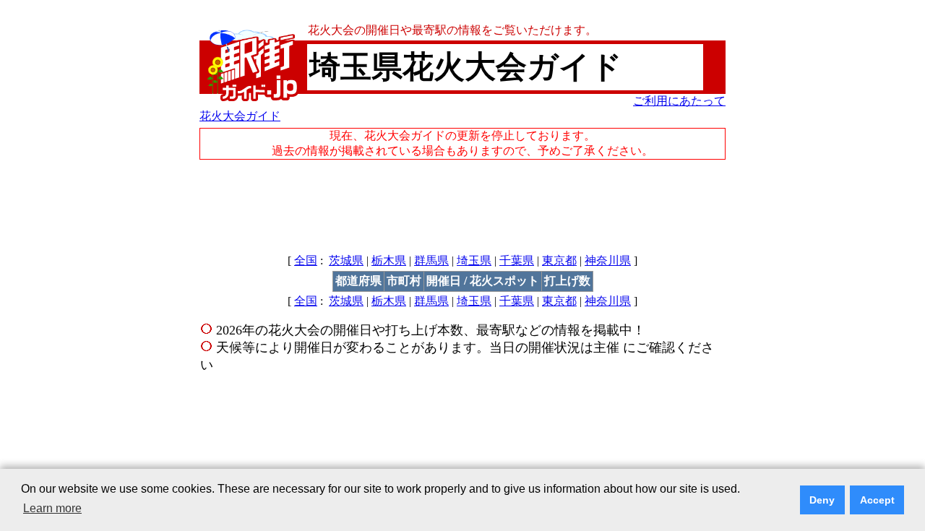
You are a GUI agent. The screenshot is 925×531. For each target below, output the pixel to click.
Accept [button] (877, 500)
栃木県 (388, 260)
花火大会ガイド (239, 116)
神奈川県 (608, 260)
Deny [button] (822, 500)
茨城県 (346, 260)
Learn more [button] (52, 508)
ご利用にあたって (679, 101)
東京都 (559, 260)
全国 (305, 260)
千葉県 (516, 260)
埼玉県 (474, 260)
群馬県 (431, 260)
